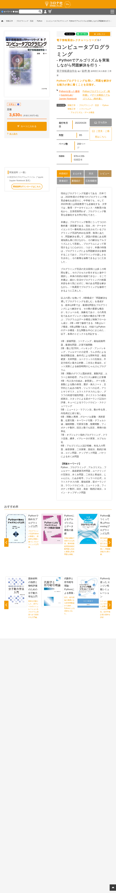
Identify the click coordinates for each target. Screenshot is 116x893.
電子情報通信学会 (67, 71)
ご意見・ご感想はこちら (102, 134)
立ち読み (102, 122)
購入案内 (13, 134)
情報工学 (9, 21)
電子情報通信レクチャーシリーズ (77, 40)
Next (110, 542)
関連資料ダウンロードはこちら (27, 186)
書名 (17, 12)
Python (39, 21)
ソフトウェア (85, 109)
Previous (6, 542)
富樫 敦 (86, 71)
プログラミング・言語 (24, 21)
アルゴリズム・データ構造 (82, 112)
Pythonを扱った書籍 (69, 91)
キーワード (8, 12)
